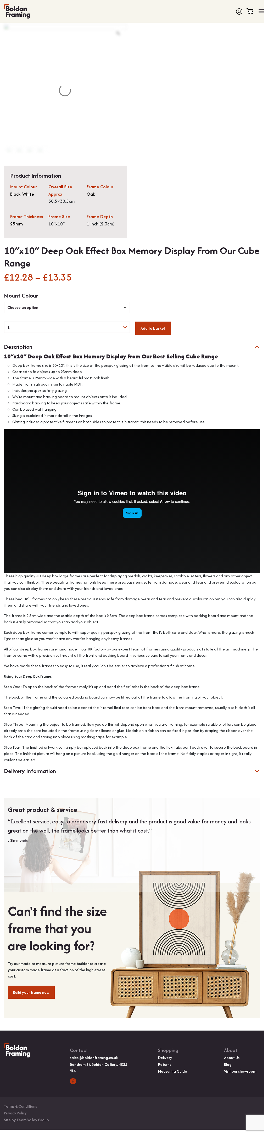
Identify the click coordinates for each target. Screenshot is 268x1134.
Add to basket (153, 328)
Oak (91, 194)
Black (15, 194)
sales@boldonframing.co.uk (94, 1057)
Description (18, 347)
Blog (228, 1064)
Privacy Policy (15, 1113)
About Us (231, 1057)
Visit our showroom (240, 1071)
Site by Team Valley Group (26, 1120)
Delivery (165, 1057)
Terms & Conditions (20, 1106)
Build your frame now (31, 992)
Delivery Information (30, 771)
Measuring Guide (172, 1071)
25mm (16, 224)
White (28, 194)
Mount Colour (21, 295)
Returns (164, 1064)
